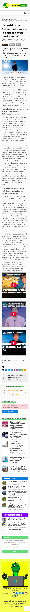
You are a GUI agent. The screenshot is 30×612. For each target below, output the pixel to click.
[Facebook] (6, 370)
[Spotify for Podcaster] (13, 596)
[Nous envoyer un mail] (14, 593)
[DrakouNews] (15, 8)
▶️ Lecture (5, 44)
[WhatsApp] (21, 370)
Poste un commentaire (10, 411)
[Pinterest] (15, 370)
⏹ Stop (18, 44)
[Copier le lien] (3, 367)
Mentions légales (8, 600)
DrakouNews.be (20, 603)
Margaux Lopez (14, 377)
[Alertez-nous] (24, 13)
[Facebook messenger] (9, 370)
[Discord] (18, 370)
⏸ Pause (12, 44)
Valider (15, 551)
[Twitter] (12, 370)
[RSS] (24, 370)
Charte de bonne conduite (19, 601)
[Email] (3, 370)
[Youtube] (26, 593)
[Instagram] (23, 593)
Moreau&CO (19, 606)
